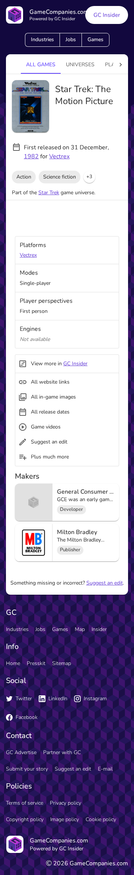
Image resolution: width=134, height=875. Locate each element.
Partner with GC (62, 752)
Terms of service (24, 803)
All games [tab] (40, 64)
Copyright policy (25, 819)
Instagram (95, 698)
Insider (99, 629)
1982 (31, 156)
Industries (42, 39)
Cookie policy (101, 819)
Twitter (24, 698)
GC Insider (106, 15)
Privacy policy (65, 803)
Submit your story (27, 768)
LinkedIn (57, 698)
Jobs (71, 39)
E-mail (105, 768)
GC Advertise (21, 752)
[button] (89, 177)
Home (13, 663)
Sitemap (61, 663)
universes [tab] (80, 64)
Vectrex (59, 156)
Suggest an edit (104, 582)
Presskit (36, 663)
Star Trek (48, 192)
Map (80, 629)
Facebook (27, 717)
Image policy (64, 819)
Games (95, 39)
